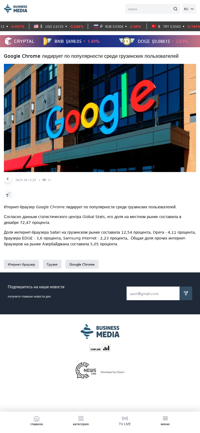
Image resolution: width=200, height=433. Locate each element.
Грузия (52, 264)
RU (186, 8)
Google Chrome (82, 264)
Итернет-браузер (21, 264)
